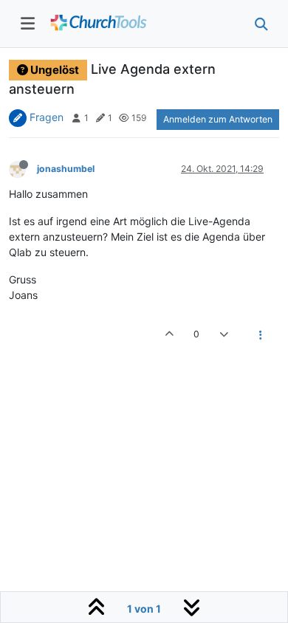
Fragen (47, 117)
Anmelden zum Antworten (217, 119)
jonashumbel (66, 168)
